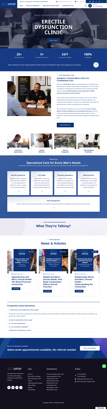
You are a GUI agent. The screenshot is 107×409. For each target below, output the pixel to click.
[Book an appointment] (96, 64)
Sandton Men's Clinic (18, 274)
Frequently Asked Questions (35, 383)
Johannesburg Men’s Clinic (54, 376)
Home (21, 5)
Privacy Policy (31, 389)
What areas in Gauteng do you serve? (21, 330)
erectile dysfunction (72, 91)
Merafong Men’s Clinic (52, 387)
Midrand (59, 111)
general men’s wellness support (17, 316)
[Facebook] (93, 1)
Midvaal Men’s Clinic (52, 389)
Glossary (30, 387)
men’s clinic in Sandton (92, 86)
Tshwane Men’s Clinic (52, 378)
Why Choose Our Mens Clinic (51, 5)
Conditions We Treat (67, 5)
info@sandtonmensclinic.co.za (65, 1)
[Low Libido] (42, 191)
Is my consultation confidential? (19, 327)
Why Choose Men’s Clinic (34, 378)
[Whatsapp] (102, 1)
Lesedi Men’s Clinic (52, 385)
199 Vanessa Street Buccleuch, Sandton (72, 97)
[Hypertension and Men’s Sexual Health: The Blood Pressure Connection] (22, 261)
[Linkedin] (90, 1)
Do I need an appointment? (18, 323)
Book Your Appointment (33, 5)
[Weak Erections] (89, 191)
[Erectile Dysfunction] (18, 191)
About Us (30, 374)
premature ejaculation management (85, 313)
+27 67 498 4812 (81, 376)
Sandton (93, 109)
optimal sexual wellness (76, 115)
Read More (53, 40)
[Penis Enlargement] (53, 208)
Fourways (64, 111)
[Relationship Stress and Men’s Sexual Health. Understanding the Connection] (85, 261)
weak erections (76, 93)
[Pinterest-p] (96, 1)
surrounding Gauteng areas (84, 111)
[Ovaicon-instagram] (99, 1)
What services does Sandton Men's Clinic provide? (25, 310)
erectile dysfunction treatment (68, 313)
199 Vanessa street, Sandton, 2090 (86, 381)
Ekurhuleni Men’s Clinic (53, 380)
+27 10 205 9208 (98, 6)
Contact (30, 380)
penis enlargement (83, 91)
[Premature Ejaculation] (65, 191)
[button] (53, 310)
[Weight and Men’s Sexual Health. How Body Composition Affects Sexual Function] (53, 261)
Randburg (71, 111)
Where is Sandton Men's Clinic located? (21, 320)
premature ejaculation (63, 93)
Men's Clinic (31, 251)
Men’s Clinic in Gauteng (34, 376)
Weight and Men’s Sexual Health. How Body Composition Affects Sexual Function (52, 282)
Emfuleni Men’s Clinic (52, 383)
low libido (91, 91)
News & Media (31, 385)
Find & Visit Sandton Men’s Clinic (55, 374)
